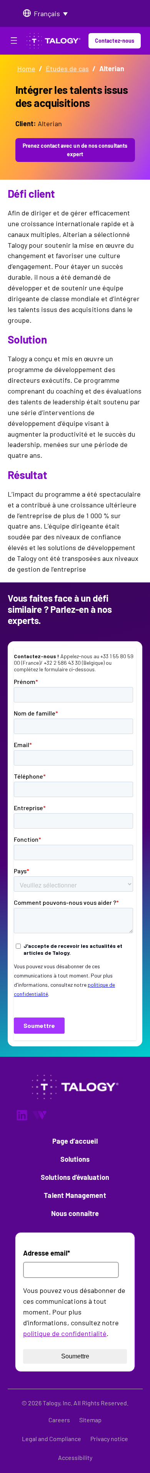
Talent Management (75, 1195)
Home (26, 68)
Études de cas (67, 68)
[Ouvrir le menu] (13, 42)
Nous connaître (75, 1213)
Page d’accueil (75, 1141)
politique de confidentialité (65, 1333)
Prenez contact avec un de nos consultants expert (75, 149)
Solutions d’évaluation (75, 1177)
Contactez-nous (114, 40)
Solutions (75, 1159)
